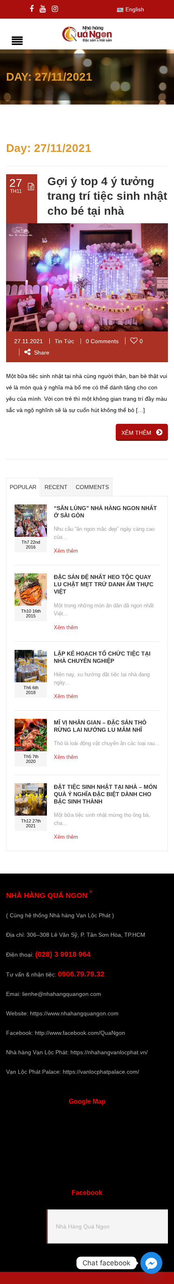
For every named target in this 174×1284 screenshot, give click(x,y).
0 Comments (102, 341)
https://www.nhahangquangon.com (74, 1013)
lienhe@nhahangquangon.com (61, 994)
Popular (23, 487)
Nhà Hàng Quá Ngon (83, 1226)
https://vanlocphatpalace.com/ (101, 1071)
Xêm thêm (66, 551)
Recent (56, 487)
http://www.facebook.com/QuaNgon (80, 1033)
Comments (92, 487)
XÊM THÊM (136, 432)
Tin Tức (64, 341)
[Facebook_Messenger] (151, 1263)
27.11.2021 (28, 341)
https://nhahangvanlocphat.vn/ (109, 1052)
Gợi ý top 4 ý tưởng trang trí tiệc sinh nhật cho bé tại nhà (107, 196)
